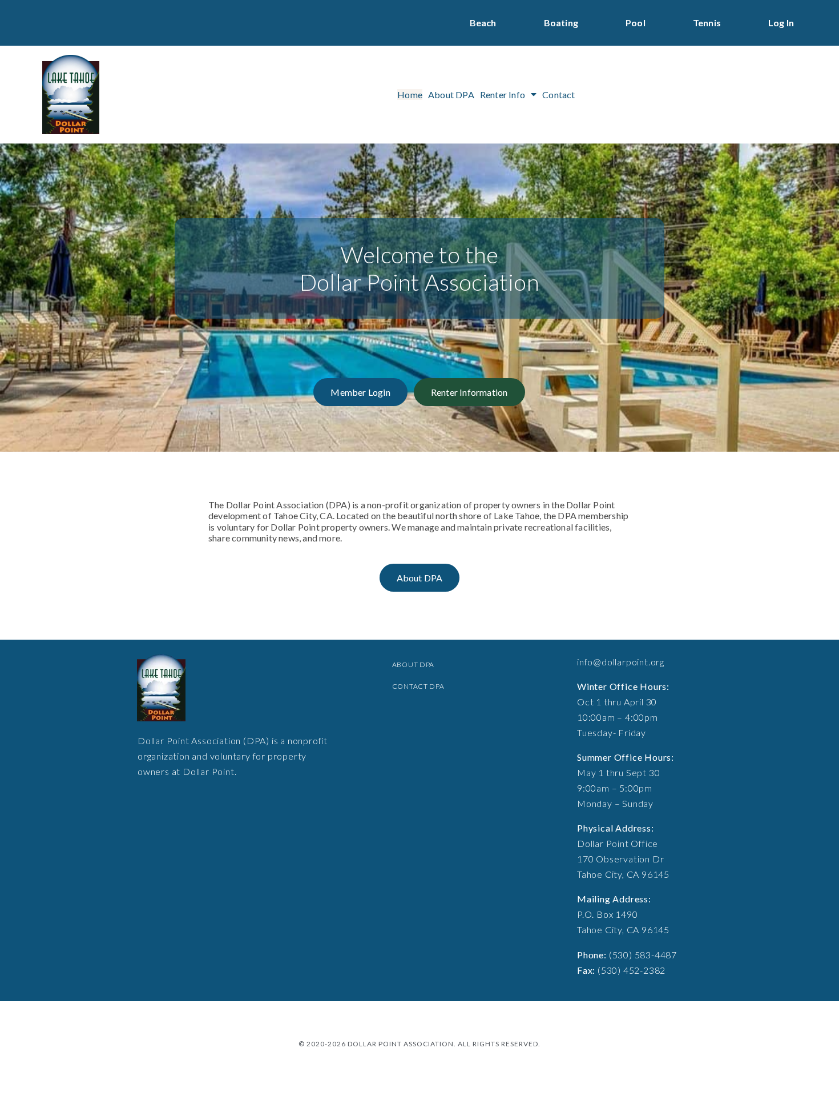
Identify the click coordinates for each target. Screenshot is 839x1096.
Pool (636, 22)
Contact (558, 94)
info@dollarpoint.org (620, 661)
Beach (483, 22)
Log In (781, 22)
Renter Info (502, 94)
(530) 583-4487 (643, 954)
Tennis (707, 22)
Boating (561, 22)
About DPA (451, 94)
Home (409, 94)
